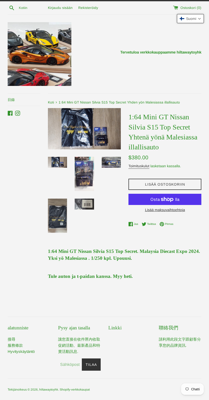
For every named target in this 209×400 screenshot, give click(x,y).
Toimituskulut (138, 166)
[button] (190, 18)
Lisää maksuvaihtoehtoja (165, 210)
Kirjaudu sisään (60, 8)
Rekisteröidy (88, 8)
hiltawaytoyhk (48, 389)
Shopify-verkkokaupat (75, 389)
